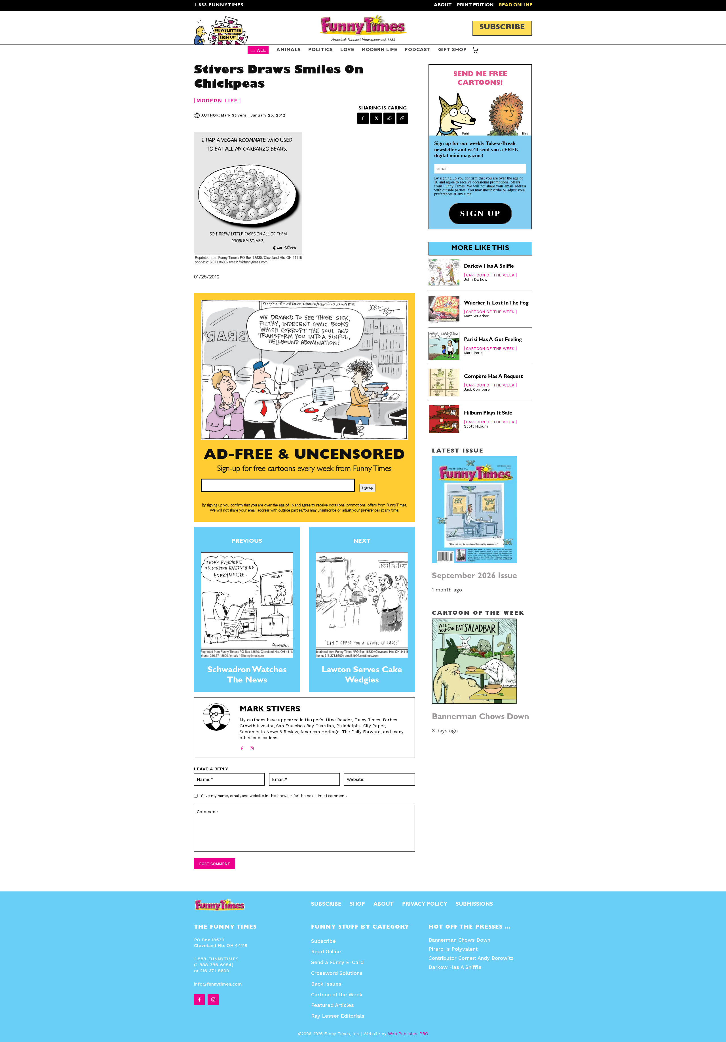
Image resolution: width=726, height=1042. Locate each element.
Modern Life (217, 100)
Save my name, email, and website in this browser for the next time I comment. (274, 796)
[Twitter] (376, 118)
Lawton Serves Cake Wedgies (362, 676)
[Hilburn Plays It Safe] (444, 419)
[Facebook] (363, 118)
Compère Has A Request (493, 377)
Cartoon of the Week (490, 275)
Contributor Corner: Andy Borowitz (471, 958)
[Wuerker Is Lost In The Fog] (444, 309)
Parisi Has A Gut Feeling (493, 340)
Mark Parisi (473, 353)
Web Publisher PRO (408, 1033)
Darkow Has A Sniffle (489, 266)
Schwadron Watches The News (247, 676)
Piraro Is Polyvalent (453, 949)
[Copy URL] (402, 118)
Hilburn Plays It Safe (488, 413)
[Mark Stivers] (197, 115)
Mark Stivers (233, 115)
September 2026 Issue (474, 576)
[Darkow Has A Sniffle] (444, 272)
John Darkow (475, 279)
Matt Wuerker (476, 316)
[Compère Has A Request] (444, 383)
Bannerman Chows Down (480, 717)
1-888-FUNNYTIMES (219, 5)
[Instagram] (252, 747)
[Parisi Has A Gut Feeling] (444, 346)
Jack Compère (477, 389)
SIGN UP (363, 598)
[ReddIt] (389, 118)
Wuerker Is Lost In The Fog (496, 303)
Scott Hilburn (476, 426)
